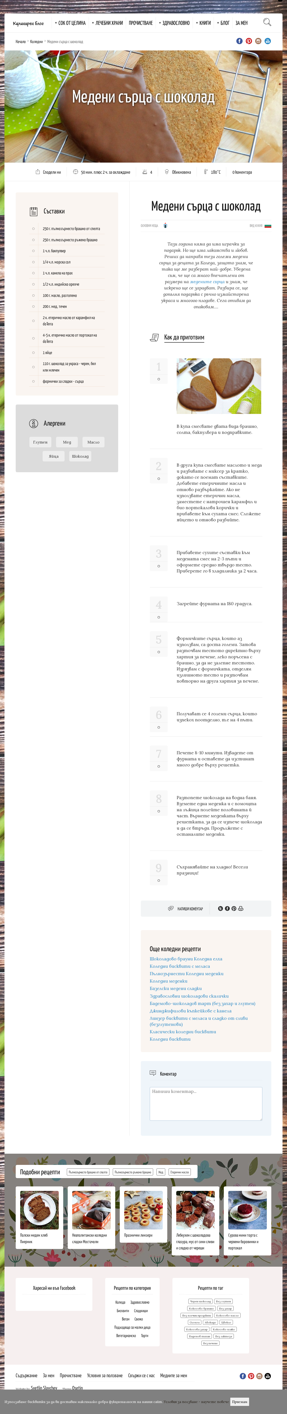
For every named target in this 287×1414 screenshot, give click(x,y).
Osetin (77, 1387)
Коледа (120, 1302)
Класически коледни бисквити (183, 1031)
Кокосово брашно (201, 1308)
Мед (161, 1172)
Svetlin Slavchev (44, 1387)
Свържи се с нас (141, 1375)
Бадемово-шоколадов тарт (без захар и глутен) (202, 1003)
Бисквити (123, 1310)
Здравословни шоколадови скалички (189, 996)
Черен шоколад (200, 1301)
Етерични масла (180, 1172)
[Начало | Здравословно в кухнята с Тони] (28, 22)
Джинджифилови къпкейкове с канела (191, 1011)
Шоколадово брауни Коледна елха (186, 959)
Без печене (210, 1343)
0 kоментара (242, 172)
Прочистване (141, 22)
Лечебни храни (109, 22)
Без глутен (223, 1301)
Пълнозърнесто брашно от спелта (88, 1172)
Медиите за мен (173, 1375)
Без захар (225, 1308)
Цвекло (226, 1322)
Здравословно (176, 22)
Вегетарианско (126, 1335)
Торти (144, 1335)
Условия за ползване (105, 1375)
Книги (205, 22)
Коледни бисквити (170, 1039)
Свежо (139, 1318)
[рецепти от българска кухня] (268, 225)
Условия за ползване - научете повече (196, 1402)
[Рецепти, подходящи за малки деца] (165, 226)
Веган (125, 1318)
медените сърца (208, 281)
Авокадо (210, 1322)
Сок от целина (72, 22)
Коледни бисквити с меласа (180, 966)
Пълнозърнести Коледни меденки (187, 973)
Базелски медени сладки (176, 988)
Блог (225, 22)
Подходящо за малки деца (132, 1327)
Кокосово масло (227, 1315)
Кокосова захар (197, 1329)
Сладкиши (141, 1310)
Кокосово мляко (224, 1329)
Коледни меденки (168, 981)
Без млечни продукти (196, 1315)
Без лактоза (223, 1336)
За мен (242, 22)
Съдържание (26, 1375)
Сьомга (195, 1322)
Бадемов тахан (199, 1336)
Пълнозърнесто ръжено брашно (133, 1172)
